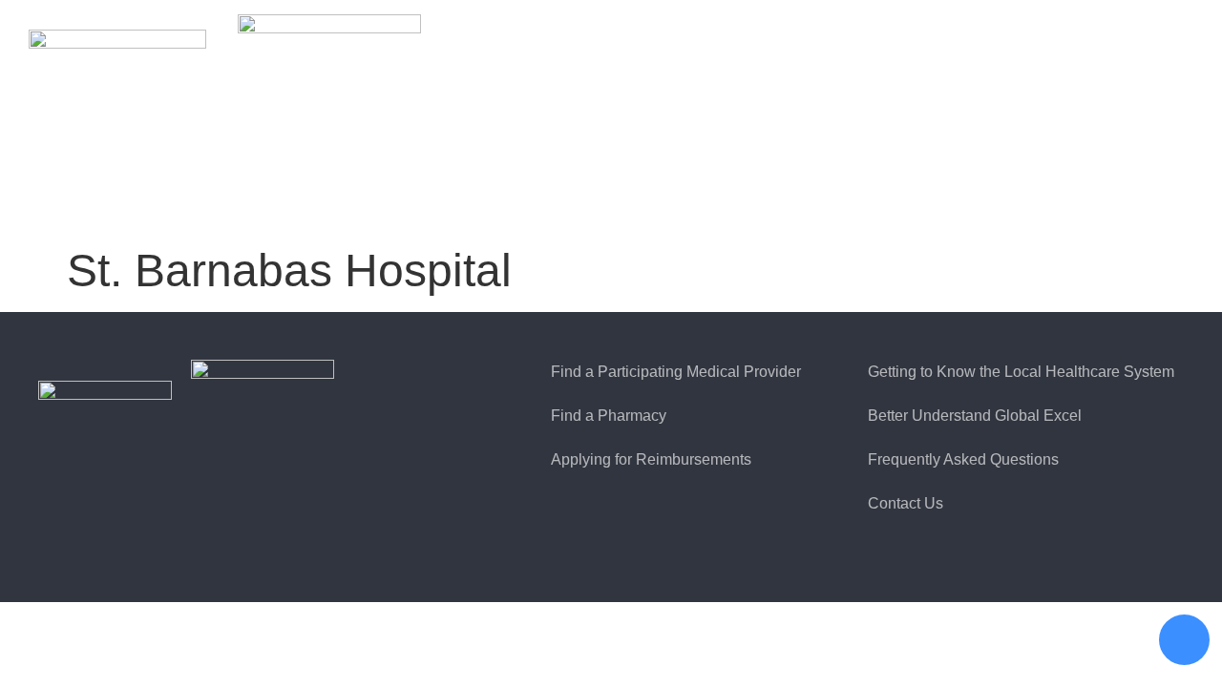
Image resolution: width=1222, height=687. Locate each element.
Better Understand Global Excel (975, 415)
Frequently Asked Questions (963, 459)
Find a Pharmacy (608, 415)
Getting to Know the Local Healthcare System (1021, 372)
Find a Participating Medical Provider (676, 372)
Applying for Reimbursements (651, 459)
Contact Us (905, 503)
